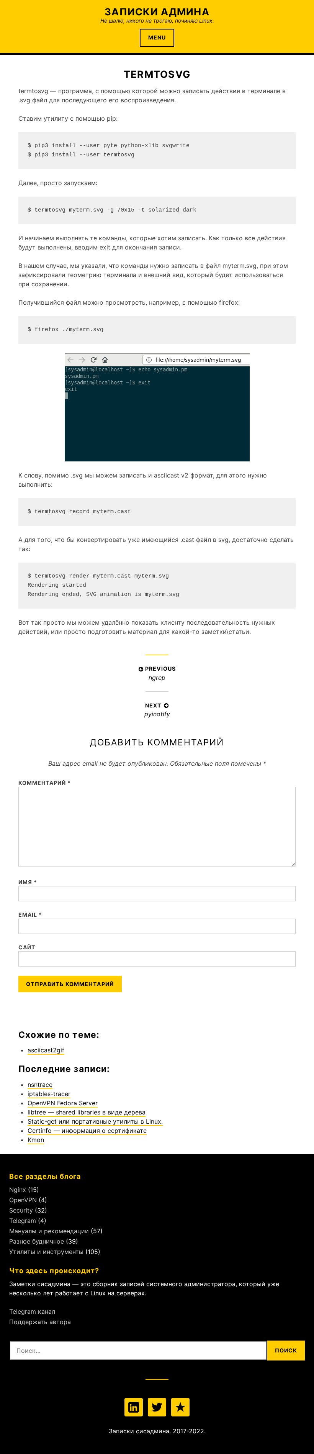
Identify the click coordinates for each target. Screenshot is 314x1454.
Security (21, 1210)
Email (30, 914)
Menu (157, 37)
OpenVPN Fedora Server (63, 1103)
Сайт (26, 947)
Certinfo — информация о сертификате (87, 1130)
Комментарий (44, 783)
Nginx (17, 1189)
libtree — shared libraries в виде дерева (87, 1112)
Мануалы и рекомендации (49, 1231)
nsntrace (40, 1084)
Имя (27, 882)
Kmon (36, 1140)
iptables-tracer (49, 1094)
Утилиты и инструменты (46, 1251)
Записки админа (157, 12)
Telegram (22, 1220)
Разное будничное (36, 1241)
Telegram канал (32, 1311)
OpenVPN (23, 1200)
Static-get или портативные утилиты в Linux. (95, 1121)
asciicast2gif (46, 1050)
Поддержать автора (40, 1322)
